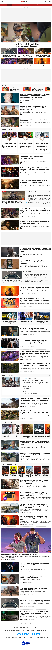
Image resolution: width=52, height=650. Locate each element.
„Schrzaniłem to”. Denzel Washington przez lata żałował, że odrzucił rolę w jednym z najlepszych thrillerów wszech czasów (26, 252)
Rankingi (21, 4)
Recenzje (29, 4)
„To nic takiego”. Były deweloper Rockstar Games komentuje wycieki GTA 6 (26, 52)
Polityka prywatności (21, 637)
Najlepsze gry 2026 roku (20, 630)
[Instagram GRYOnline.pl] (19, 634)
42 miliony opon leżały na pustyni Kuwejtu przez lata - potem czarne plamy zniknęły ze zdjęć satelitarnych (26, 343)
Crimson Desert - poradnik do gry (45, 471)
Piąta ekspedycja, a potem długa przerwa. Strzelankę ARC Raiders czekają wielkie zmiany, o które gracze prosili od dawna (26, 403)
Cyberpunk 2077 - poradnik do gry (13, 471)
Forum (43, 4)
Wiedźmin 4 (38, 630)
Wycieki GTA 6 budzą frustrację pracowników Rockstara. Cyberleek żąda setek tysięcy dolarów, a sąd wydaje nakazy (9, 62)
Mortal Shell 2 (17, 430)
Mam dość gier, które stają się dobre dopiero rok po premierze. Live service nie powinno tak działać (25, 142)
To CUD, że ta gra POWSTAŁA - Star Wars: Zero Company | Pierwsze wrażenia (9, 318)
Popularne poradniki (26, 465)
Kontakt (43, 637)
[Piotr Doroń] (2, 41)
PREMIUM (9, 4)
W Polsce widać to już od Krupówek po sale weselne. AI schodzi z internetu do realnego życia (26, 579)
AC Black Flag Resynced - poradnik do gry (26, 386)
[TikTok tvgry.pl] (34, 634)
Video (40, 4)
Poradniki (36, 4)
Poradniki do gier (26, 375)
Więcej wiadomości (26, 623)
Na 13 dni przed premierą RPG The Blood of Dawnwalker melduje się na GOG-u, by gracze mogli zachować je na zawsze (26, 520)
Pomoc (47, 637)
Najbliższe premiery (44, 630)
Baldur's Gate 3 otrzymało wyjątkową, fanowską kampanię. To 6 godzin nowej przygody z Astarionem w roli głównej (25, 62)
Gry (18, 4)
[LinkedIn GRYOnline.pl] (26, 634)
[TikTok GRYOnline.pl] (22, 634)
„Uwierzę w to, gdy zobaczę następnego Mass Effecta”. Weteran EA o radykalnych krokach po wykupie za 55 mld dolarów (26, 567)
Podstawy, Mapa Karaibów (28, 388)
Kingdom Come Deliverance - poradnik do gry (21, 471)
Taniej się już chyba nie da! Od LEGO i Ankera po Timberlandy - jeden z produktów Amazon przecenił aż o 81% (12, 89)
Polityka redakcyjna (14, 637)
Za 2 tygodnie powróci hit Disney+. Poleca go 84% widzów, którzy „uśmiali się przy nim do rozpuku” (26, 331)
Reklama (34, 637)
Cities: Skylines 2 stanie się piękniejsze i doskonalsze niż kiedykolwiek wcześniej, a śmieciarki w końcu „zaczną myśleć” (26, 415)
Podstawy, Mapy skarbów (28, 386)
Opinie (32, 4)
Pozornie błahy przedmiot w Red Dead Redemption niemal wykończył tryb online (26, 591)
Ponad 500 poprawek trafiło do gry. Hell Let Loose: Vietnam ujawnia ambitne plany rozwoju (26, 184)
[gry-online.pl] (26, 2)
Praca (41, 637)
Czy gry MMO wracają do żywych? (25, 317)
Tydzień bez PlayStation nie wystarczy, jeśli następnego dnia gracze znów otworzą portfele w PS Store (9, 52)
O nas (5, 637)
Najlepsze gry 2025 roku (30, 630)
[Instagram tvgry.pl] (36, 634)
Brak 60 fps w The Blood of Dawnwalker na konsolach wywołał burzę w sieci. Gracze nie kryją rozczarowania (42, 62)
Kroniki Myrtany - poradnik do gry (37, 471)
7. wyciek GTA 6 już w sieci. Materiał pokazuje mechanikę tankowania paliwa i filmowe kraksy (43, 52)
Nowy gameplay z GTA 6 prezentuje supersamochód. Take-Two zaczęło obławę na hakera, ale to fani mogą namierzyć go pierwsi (26, 508)
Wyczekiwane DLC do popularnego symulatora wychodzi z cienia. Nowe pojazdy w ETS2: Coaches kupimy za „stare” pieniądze (26, 457)
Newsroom (15, 4)
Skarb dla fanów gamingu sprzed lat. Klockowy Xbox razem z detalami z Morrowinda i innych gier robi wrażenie (26, 616)
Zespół (38, 637)
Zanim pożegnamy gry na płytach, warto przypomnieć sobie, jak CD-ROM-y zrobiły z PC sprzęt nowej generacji (9, 142)
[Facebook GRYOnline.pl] (17, 634)
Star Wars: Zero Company (39, 430)
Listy (25, 4)
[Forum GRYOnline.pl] (28, 634)
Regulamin (8, 637)
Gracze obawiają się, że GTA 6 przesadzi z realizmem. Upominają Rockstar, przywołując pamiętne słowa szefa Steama (26, 445)
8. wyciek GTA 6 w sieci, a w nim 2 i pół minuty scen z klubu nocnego (26, 34)
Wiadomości (18, 627)
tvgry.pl (26, 310)
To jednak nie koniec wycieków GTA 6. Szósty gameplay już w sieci (26, 544)
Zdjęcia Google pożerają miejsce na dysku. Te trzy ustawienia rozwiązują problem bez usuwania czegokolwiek (26, 264)
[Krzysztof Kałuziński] (19, 62)
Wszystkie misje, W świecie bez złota (30, 393)
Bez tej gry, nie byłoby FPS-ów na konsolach (42, 317)
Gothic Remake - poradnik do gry (5, 471)
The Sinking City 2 (7, 430)
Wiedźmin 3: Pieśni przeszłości (9, 630)
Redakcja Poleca (26, 130)
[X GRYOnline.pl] (21, 634)
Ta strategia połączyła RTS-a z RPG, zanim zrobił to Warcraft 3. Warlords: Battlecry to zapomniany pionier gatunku (26, 172)
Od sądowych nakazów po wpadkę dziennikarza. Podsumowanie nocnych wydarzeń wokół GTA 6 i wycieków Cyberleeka (26, 110)
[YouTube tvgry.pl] (32, 634)
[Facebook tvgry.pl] (40, 634)
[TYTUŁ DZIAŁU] (26, 422)
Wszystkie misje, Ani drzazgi (28, 391)
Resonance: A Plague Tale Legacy (28, 431)
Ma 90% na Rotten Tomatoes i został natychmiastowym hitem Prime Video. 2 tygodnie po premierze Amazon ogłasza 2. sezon (26, 368)
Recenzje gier (38, 192)
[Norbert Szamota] (2, 53)
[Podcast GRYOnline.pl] (24, 634)
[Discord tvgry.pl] (38, 634)
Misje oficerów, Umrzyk (27, 389)
